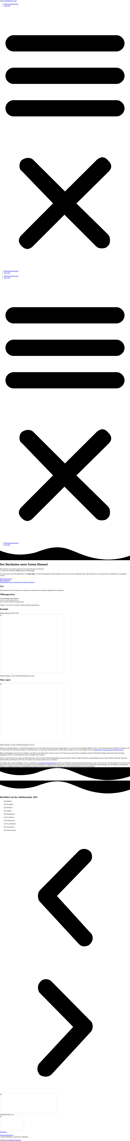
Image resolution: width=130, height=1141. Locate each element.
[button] (65, 138)
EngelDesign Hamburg (14, 1140)
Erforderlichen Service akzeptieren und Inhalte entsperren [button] (17, 582)
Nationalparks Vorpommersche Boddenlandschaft (108, 750)
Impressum (3, 1132)
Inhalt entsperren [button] (5, 580)
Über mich (7, 6)
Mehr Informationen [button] (6, 579)
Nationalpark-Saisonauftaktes (47, 763)
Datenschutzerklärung (6, 1135)
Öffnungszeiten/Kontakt (11, 4)
